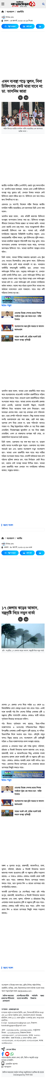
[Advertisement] (23, 56)
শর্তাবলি (35, 995)
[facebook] (2, 1054)
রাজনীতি (20, 11)
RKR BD (29, 1075)
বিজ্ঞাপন (33, 998)
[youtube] (7, 1054)
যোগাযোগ (6, 1001)
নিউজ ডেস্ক (10, 17)
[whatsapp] (12, 1054)
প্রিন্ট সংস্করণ (12, 26)
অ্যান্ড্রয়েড (7, 1066)
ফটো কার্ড (29, 26)
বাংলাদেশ (10, 11)
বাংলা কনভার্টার (22, 998)
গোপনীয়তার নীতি (23, 995)
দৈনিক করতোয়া (8, 995)
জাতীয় (19, 538)
